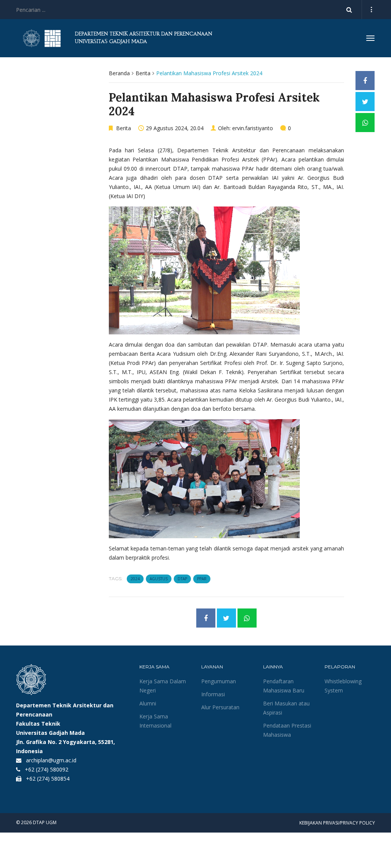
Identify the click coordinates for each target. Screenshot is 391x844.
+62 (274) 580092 (46, 769)
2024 (135, 578)
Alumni (147, 703)
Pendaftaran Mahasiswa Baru (283, 686)
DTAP (182, 578)
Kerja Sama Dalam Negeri (162, 686)
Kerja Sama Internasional (155, 721)
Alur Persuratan (220, 707)
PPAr (202, 578)
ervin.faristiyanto (252, 128)
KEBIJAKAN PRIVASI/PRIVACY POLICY (337, 823)
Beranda (119, 73)
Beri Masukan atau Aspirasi (286, 708)
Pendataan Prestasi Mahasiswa (287, 730)
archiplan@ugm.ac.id (51, 760)
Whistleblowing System (343, 686)
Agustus (159, 578)
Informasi (213, 694)
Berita (143, 73)
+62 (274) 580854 (47, 778)
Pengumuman (218, 681)
